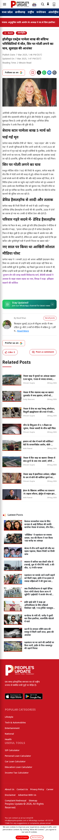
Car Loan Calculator (15, 761)
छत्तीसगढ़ (20, 12)
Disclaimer (10, 795)
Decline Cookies (37, 837)
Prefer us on (11, 343)
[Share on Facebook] (49, 72)
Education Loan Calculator (18, 767)
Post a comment (45, 352)
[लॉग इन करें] (47, 3)
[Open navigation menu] (4, 4)
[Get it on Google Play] (34, 696)
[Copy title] (54, 72)
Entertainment (12, 728)
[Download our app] (54, 4)
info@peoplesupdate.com (15, 821)
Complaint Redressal (15, 800)
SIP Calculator (12, 750)
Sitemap (33, 800)
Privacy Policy (37, 789)
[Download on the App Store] (14, 696)
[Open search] (42, 4)
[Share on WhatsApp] (44, 72)
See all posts (50, 318)
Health (8, 739)
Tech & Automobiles (15, 722)
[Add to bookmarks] (33, 73)
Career (49, 789)
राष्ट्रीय (31, 12)
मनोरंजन (41, 12)
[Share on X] (39, 72)
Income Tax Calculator (17, 773)
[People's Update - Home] (20, 4)
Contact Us (22, 789)
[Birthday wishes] (34, 4)
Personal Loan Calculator (18, 756)
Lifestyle (9, 717)
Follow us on (11, 72)
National (9, 734)
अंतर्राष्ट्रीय (53, 12)
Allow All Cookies (22, 837)
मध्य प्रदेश (7, 12)
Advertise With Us (27, 795)
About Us (9, 789)
